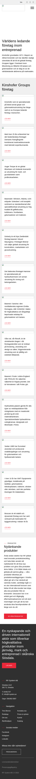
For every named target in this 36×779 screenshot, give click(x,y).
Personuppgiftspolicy (9, 767)
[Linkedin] (30, 2)
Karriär (19, 717)
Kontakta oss (21, 711)
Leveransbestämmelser (10, 762)
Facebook (5, 732)
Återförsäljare (7, 721)
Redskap (5, 714)
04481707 (7, 692)
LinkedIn (5, 739)
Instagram (5, 735)
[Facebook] (27, 2)
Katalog (20, 721)
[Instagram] (33, 2)
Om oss (4, 717)
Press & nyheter (23, 714)
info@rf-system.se (10, 694)
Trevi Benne (6, 711)
